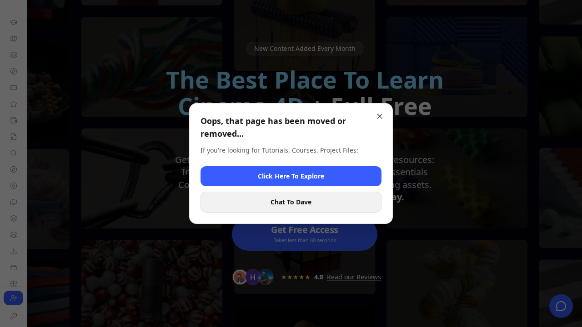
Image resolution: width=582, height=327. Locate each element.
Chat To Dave (291, 202)
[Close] (379, 116)
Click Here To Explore (291, 176)
